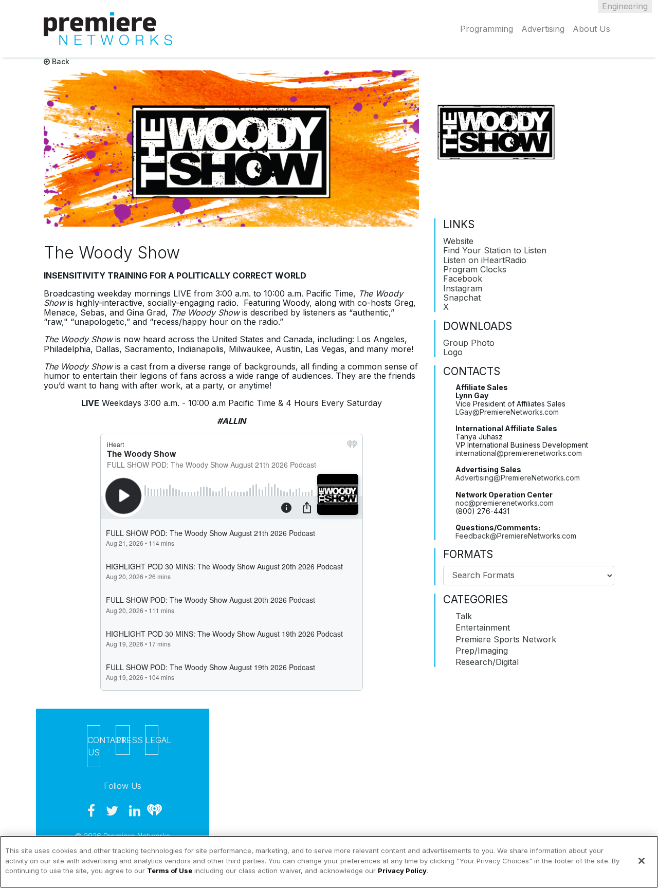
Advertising (542, 29)
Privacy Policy (402, 870)
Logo (453, 352)
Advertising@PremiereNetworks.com (517, 477)
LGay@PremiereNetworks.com (507, 412)
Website (458, 241)
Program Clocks (474, 269)
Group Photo (469, 343)
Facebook (462, 278)
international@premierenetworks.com (518, 453)
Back (59, 61)
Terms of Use (169, 870)
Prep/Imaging (481, 650)
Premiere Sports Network (505, 639)
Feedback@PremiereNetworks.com (515, 535)
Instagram (462, 288)
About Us (591, 29)
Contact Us (93, 746)
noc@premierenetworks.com (504, 502)
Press (122, 740)
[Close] (641, 860)
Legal (151, 740)
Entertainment (482, 627)
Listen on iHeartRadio (484, 260)
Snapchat (462, 297)
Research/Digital (487, 662)
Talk (463, 616)
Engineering (625, 6)
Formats (468, 554)
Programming (486, 29)
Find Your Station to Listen (494, 250)
